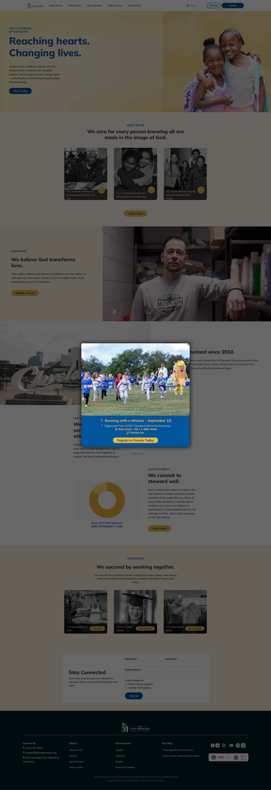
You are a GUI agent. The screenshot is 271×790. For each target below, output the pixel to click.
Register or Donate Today (135, 440)
